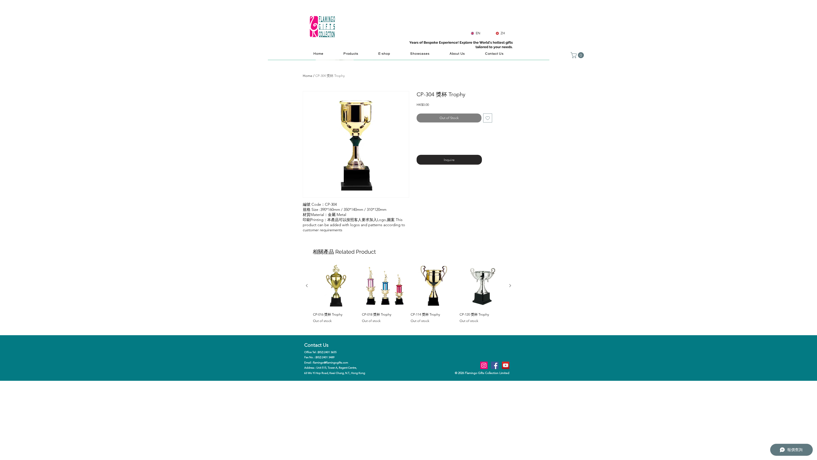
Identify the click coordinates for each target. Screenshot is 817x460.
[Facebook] (494, 365)
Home (307, 76)
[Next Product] (510, 285)
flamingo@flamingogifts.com (330, 362)
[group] (408, 296)
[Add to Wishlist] (487, 118)
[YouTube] (505, 365)
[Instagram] (484, 365)
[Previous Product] (306, 285)
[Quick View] (335, 285)
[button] (578, 55)
